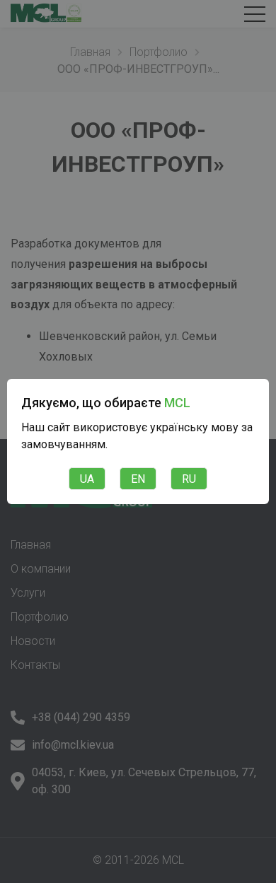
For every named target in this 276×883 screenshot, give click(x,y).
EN (138, 479)
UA (87, 479)
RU (189, 479)
